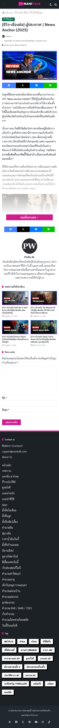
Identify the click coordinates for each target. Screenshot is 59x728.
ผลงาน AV (30, 675)
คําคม (33, 641)
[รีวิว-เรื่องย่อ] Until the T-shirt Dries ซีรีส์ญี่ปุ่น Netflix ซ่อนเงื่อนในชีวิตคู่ (15, 310)
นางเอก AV (45, 658)
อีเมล (5, 409)
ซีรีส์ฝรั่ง (47, 641)
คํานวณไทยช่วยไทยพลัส (15, 619)
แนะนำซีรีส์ (8, 499)
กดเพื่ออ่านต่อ (28, 217)
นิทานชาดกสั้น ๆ (12, 666)
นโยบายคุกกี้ (27, 710)
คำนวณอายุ (8, 579)
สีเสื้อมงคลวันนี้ (10, 562)
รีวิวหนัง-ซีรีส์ (21, 12)
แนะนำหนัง (8, 493)
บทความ (6, 470)
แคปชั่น (8, 692)
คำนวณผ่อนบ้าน (11, 591)
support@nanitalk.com (14, 451)
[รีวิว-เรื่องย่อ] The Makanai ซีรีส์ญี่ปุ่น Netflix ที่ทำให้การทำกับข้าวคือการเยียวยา (43, 310)
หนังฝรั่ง (37, 683)
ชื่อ (4, 397)
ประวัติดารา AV (11, 675)
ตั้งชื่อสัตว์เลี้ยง (10, 522)
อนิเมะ (50, 683)
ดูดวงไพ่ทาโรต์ (10, 556)
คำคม (22, 641)
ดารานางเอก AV (12, 658)
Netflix (8, 641)
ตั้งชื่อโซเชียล (9, 510)
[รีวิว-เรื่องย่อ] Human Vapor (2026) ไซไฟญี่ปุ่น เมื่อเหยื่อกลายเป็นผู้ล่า (15, 339)
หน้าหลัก (6, 465)
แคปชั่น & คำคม (10, 476)
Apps (4, 504)
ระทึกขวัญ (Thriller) (15, 683)
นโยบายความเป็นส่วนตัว (41, 710)
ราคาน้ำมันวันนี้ (10, 539)
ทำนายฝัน (7, 527)
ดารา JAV (47, 650)
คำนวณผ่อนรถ (10, 596)
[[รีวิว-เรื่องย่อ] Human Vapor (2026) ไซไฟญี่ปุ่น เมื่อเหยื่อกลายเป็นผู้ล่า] (15, 327)
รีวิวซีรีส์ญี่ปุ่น (36, 12)
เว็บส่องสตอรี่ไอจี (11, 568)
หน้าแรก (8, 12)
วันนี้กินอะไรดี (9, 625)
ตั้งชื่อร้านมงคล (10, 545)
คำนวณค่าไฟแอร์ (11, 573)
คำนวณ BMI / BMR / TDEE (17, 608)
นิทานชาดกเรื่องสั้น (35, 666)
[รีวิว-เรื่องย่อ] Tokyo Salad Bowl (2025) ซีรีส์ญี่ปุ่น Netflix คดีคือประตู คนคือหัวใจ (43, 339)
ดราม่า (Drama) (29, 650)
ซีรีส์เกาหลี (9, 650)
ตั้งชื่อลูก (6, 516)
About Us (7, 457)
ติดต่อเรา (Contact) (12, 445)
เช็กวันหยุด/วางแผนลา (14, 585)
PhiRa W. (29, 257)
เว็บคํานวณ (8, 614)
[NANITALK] (29, 4)
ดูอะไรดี (6, 487)
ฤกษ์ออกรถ (8, 602)
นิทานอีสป (8, 550)
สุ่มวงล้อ (6, 533)
